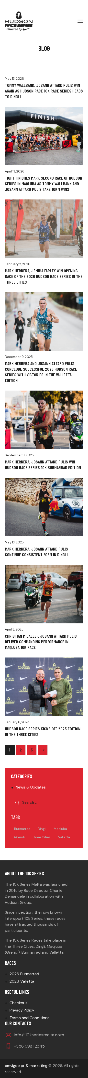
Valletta (64, 837)
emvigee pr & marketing (26, 1065)
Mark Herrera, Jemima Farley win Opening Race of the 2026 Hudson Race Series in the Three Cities (43, 276)
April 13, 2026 (14, 171)
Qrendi (19, 837)
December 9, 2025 (19, 357)
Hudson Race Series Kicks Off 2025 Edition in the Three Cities (42, 731)
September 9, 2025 (19, 455)
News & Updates (31, 787)
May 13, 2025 (14, 542)
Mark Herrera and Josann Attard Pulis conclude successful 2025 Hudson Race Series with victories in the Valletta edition (41, 372)
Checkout (18, 1002)
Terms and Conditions (29, 1017)
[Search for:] (44, 802)
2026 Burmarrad (24, 973)
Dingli (42, 829)
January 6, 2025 (17, 722)
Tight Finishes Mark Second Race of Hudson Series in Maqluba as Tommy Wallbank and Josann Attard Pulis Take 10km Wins (43, 183)
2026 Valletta (22, 981)
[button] (80, 21)
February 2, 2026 (17, 264)
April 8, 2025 (14, 629)
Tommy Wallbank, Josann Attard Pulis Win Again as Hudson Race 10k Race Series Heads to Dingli (44, 90)
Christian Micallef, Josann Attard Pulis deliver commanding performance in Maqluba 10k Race (41, 641)
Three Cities (41, 837)
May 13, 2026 (14, 79)
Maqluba (60, 829)
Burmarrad (22, 829)
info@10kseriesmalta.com (39, 1035)
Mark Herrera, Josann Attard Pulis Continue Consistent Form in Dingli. (37, 551)
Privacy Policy (22, 1010)
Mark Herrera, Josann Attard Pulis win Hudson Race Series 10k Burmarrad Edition (43, 464)
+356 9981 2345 (29, 1046)
